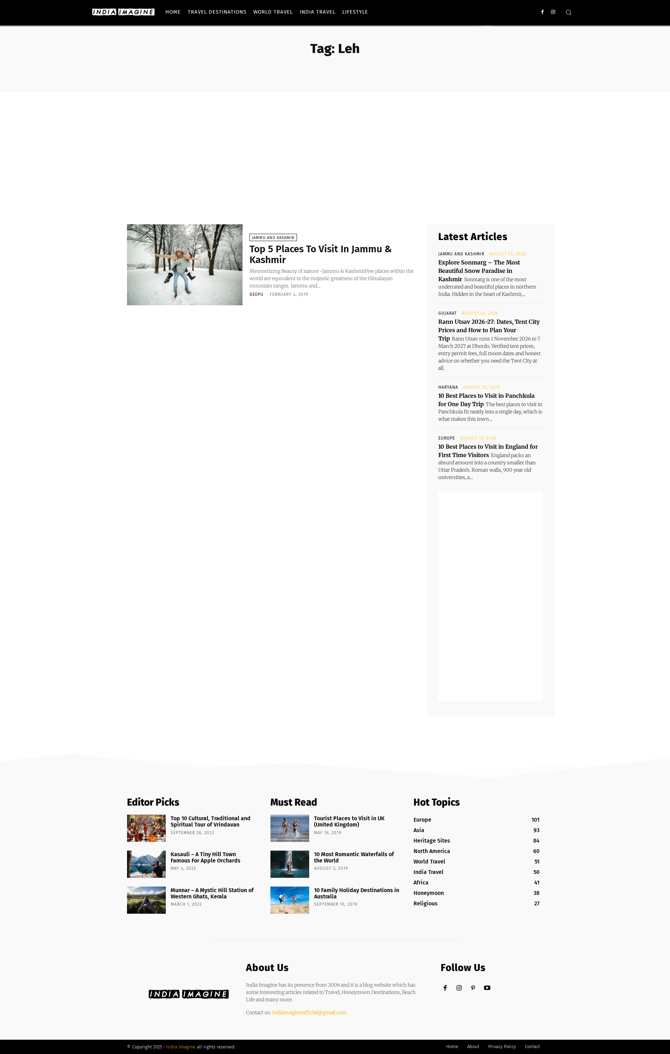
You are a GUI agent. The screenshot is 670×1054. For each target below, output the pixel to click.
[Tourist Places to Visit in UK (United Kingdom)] (289, 828)
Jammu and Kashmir (273, 238)
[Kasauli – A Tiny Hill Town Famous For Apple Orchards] (146, 864)
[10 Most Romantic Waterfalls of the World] (289, 864)
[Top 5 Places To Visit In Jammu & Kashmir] (185, 264)
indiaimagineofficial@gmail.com (309, 1012)
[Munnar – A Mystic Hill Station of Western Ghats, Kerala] (146, 900)
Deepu (256, 294)
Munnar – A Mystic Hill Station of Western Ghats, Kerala (212, 893)
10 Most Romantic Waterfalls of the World (354, 857)
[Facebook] (542, 12)
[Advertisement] (335, 144)
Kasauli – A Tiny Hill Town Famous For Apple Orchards (205, 857)
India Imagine (180, 1046)
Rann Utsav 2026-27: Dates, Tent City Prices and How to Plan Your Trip (488, 330)
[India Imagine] (123, 11)
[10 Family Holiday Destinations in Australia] (289, 900)
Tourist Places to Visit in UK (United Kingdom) (349, 821)
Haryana (448, 387)
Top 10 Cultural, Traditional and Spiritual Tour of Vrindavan (211, 821)
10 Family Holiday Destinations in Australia (356, 893)
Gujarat (447, 313)
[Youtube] (487, 988)
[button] (568, 12)
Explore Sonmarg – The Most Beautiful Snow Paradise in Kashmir (479, 271)
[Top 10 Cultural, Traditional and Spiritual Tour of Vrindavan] (146, 828)
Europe (446, 438)
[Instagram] (553, 12)
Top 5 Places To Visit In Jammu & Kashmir (321, 254)
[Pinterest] (473, 988)
